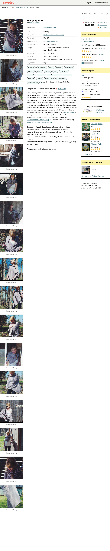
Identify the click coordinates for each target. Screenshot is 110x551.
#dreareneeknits (33, 122)
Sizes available (32, 60)
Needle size (31, 53)
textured (31, 78)
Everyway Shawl (96, 124)
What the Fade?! (97, 144)
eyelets (30, 71)
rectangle (31, 75)
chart (51, 67)
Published (30, 38)
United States (100, 112)
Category (30, 35)
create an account (101, 3)
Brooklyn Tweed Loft (51, 41)
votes (101, 48)
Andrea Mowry (34, 23)
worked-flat (61, 78)
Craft (29, 31)
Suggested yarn (32, 41)
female (39, 71)
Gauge (29, 48)
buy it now (62, 89)
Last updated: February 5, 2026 (91, 188)
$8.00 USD (89, 25)
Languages (31, 63)
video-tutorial (49, 78)
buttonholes (42, 67)
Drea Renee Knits (19, 7)
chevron (59, 67)
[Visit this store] (87, 111)
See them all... (87, 154)
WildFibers (100, 110)
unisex (39, 78)
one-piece (64, 71)
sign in (89, 3)
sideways (67, 75)
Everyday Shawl (87, 39)
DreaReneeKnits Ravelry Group (38, 120)
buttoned (31, 67)
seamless (41, 75)
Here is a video (68, 112)
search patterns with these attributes (56, 82)
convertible (69, 67)
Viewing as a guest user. (92, 14)
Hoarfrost (94, 134)
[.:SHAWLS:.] (86, 173)
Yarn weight (31, 44)
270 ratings (100, 60)
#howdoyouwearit (45, 122)
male (55, 71)
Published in (31, 28)
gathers (47, 71)
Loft (83, 75)
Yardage (30, 56)
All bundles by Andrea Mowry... (93, 176)
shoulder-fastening (54, 75)
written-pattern (33, 82)
